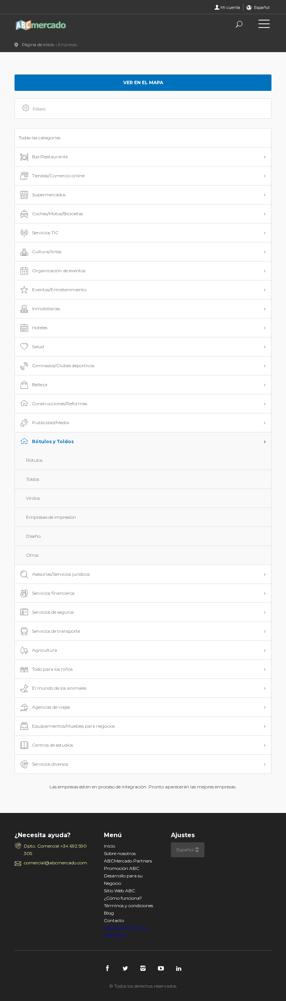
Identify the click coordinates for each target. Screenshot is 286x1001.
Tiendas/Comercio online (58, 175)
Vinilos (33, 498)
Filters (39, 109)
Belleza (39, 384)
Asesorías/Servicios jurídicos (61, 574)
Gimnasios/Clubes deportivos (63, 365)
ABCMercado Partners (128, 861)
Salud (38, 346)
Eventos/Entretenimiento (59, 289)
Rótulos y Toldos (53, 441)
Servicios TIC (45, 232)
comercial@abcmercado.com (55, 862)
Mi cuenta (230, 7)
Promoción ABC (121, 868)
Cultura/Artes (46, 251)
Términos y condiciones (128, 905)
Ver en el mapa (143, 82)
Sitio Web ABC (119, 890)
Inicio (109, 846)
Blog (109, 913)
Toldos (32, 479)
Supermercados (49, 194)
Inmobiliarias (46, 308)
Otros (32, 555)
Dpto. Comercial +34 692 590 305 (55, 849)
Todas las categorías (39, 137)
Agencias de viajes (51, 707)
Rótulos (34, 460)
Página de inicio (38, 44)
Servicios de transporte (56, 631)
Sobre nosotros (120, 853)
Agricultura (44, 650)
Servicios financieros (53, 593)
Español (262, 7)
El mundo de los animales (59, 688)
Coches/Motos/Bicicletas (57, 213)
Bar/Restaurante (50, 156)
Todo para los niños (52, 669)
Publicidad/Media (50, 422)
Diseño (33, 536)
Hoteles (39, 327)
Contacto (114, 920)
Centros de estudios (52, 745)
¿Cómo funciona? (123, 898)
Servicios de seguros (53, 612)
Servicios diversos (50, 764)
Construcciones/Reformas (59, 403)
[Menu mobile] (264, 25)
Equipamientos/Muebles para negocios (73, 726)
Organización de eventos (58, 270)
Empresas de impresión (51, 517)
